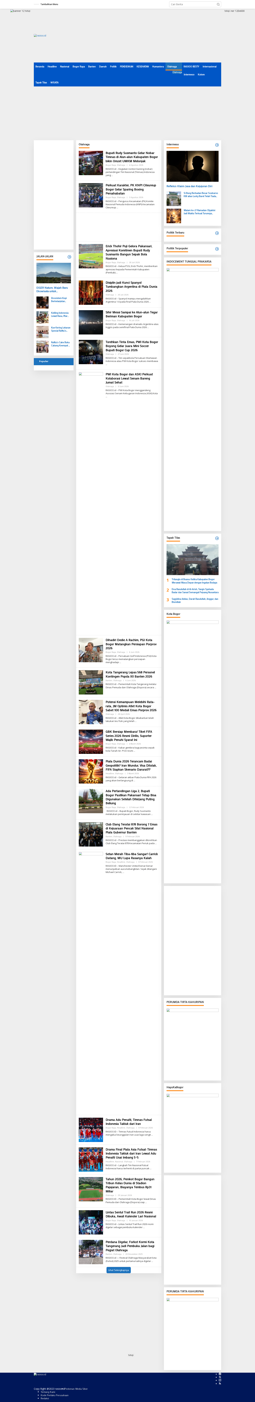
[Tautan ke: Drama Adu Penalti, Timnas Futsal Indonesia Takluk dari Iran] (91, 1129)
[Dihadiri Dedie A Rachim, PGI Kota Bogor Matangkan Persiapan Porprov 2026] (120, 662)
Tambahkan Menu (49, 4)
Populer (43, 361)
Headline (110, 773)
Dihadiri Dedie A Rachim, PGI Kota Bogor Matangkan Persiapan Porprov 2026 (131, 644)
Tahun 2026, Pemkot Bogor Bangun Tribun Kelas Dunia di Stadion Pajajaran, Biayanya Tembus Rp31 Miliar (130, 1185)
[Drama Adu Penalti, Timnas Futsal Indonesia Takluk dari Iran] (152, 1134)
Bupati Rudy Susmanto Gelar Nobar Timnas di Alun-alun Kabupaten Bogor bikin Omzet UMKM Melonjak (132, 157)
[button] (218, 4)
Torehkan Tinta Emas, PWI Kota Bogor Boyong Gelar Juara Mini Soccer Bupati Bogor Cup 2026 (132, 346)
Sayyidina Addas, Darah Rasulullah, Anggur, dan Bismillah (195, 600)
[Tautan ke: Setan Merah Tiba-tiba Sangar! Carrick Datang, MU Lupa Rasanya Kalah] (91, 981)
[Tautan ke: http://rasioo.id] (217, 233)
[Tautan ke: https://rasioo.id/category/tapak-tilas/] (217, 538)
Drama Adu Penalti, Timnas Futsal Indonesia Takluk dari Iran (129, 1122)
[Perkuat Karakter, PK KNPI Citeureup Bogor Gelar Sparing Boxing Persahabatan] (117, 207)
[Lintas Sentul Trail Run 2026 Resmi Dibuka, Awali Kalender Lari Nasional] (144, 1227)
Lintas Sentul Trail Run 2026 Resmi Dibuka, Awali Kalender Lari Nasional (131, 1214)
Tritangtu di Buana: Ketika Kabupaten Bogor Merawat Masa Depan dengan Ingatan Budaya (194, 581)
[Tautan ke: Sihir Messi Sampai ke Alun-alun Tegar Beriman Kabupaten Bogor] (91, 322)
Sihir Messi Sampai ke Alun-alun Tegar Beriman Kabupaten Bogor (132, 314)
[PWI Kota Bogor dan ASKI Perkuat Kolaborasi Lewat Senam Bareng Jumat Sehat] (106, 396)
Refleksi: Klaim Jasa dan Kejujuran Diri (189, 186)
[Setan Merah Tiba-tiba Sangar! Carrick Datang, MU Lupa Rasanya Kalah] (123, 872)
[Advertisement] (158, 35)
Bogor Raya (111, 165)
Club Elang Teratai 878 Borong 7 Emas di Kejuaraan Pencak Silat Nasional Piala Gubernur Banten (131, 828)
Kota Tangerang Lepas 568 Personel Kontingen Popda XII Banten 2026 (130, 674)
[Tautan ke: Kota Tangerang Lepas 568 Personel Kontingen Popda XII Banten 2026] (91, 682)
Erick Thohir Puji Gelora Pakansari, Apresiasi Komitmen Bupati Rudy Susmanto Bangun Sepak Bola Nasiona (129, 252)
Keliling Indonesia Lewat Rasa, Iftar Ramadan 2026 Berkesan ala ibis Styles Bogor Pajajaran (60, 314)
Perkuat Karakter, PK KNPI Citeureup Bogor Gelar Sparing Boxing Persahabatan (131, 189)
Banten (109, 680)
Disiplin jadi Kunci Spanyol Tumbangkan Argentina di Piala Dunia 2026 (131, 286)
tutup (27, 10)
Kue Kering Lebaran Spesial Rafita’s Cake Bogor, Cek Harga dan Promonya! (60, 329)
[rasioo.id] (40, 35)
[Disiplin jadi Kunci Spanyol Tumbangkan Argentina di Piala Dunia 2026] (150, 301)
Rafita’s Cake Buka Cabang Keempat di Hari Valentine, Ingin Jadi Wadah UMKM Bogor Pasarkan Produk (61, 344)
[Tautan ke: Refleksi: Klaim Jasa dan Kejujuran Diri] (193, 166)
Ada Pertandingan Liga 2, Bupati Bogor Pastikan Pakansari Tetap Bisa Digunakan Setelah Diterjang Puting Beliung (131, 797)
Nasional (119, 1161)
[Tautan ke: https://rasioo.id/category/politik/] (217, 249)
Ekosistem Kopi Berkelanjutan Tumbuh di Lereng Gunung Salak (60, 299)
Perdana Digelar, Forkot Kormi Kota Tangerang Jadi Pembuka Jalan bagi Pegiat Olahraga (130, 1246)
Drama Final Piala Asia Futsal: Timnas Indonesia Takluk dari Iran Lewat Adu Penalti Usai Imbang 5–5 (131, 1153)
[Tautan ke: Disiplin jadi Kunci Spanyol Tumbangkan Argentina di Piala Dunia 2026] (91, 292)
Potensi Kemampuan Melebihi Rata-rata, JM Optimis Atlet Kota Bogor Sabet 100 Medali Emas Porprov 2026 (131, 706)
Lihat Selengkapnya (118, 1270)
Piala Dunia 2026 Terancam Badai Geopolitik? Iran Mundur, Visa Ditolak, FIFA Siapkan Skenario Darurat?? (131, 765)
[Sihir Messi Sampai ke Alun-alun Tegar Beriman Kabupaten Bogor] (148, 327)
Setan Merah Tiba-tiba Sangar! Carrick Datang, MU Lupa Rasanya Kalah (132, 856)
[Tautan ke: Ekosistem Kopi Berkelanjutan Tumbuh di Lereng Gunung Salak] (42, 302)
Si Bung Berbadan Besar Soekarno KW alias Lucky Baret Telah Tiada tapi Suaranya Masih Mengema (201, 194)
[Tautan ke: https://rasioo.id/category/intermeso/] (217, 145)
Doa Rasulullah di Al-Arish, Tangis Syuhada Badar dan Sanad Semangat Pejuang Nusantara (195, 591)
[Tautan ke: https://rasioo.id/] (69, 257)
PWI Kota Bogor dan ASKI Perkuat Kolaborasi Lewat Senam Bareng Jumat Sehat (129, 378)
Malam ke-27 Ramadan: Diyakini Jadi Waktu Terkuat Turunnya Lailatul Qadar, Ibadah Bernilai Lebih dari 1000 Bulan (201, 212)
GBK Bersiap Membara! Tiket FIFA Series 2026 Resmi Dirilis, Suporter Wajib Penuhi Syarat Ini (129, 735)
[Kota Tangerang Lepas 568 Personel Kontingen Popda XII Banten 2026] (155, 687)
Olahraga (121, 165)
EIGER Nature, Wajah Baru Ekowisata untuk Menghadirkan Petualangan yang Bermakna (52, 289)
